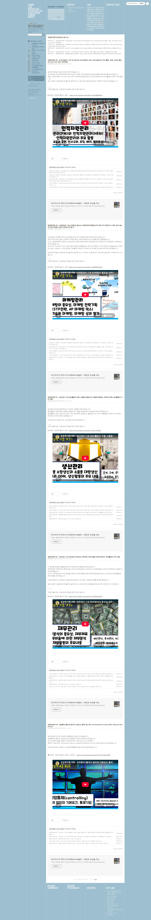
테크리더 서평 (93, 11)
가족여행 (94, 24)
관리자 (33, 91)
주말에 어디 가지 (96, 17)
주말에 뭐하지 (90, 9)
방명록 (29, 91)
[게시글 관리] (58, 158)
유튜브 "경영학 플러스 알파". (114, 891)
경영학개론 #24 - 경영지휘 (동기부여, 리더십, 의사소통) (64, 519)
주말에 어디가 (98, 15)
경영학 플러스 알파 (99, 18)
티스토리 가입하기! (33, 86)
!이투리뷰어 (91, 28)
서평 (102, 17)
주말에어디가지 (91, 7)
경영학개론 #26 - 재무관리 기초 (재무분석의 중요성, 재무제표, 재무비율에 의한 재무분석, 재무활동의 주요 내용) (86, 52)
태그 (29, 89)
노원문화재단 (100, 24)
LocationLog (35, 11)
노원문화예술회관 (91, 26)
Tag (35, 7)
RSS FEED (32, 98)
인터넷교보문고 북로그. (113, 905)
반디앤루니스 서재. (112, 913)
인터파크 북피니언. (112, 903)
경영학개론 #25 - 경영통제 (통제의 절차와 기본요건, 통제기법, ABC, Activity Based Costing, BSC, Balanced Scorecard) (88, 53)
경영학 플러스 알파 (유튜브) (55, 63)
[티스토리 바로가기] (36, 84)
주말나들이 (93, 13)
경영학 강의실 (93, 22)
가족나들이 (98, 20)
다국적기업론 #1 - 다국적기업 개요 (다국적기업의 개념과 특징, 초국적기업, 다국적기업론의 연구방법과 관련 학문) (80, 187)
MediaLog (35, 9)
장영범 (99, 22)
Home (35, 5)
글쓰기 (37, 91)
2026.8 (55, 6)
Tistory (38, 95)
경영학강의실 (90, 18)
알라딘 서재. (110, 902)
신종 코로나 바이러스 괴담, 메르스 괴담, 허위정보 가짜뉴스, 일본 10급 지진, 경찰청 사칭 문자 (74, 686)
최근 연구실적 (71, 11)
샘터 (100, 9)
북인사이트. (110, 907)
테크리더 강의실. (111, 894)
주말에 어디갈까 (99, 7)
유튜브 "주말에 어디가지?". (114, 892)
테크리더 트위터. (111, 898)
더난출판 (92, 15)
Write (35, 17)
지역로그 (38, 89)
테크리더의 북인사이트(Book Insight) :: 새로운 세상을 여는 (75, 203)
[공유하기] (55, 158)
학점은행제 (91, 30)
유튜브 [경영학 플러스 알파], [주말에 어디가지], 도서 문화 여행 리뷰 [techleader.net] (78, 206)
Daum (31, 94)
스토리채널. (110, 915)
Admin (35, 15)
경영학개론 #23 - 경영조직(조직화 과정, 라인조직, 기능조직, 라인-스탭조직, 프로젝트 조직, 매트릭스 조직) (78, 843)
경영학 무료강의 (91, 20)
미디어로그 (33, 89)
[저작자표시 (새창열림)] (70, 159)
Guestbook (35, 13)
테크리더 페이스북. (112, 896)
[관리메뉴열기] (147, 3)
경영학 (96, 9)
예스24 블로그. (111, 900)
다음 (95, 879)
